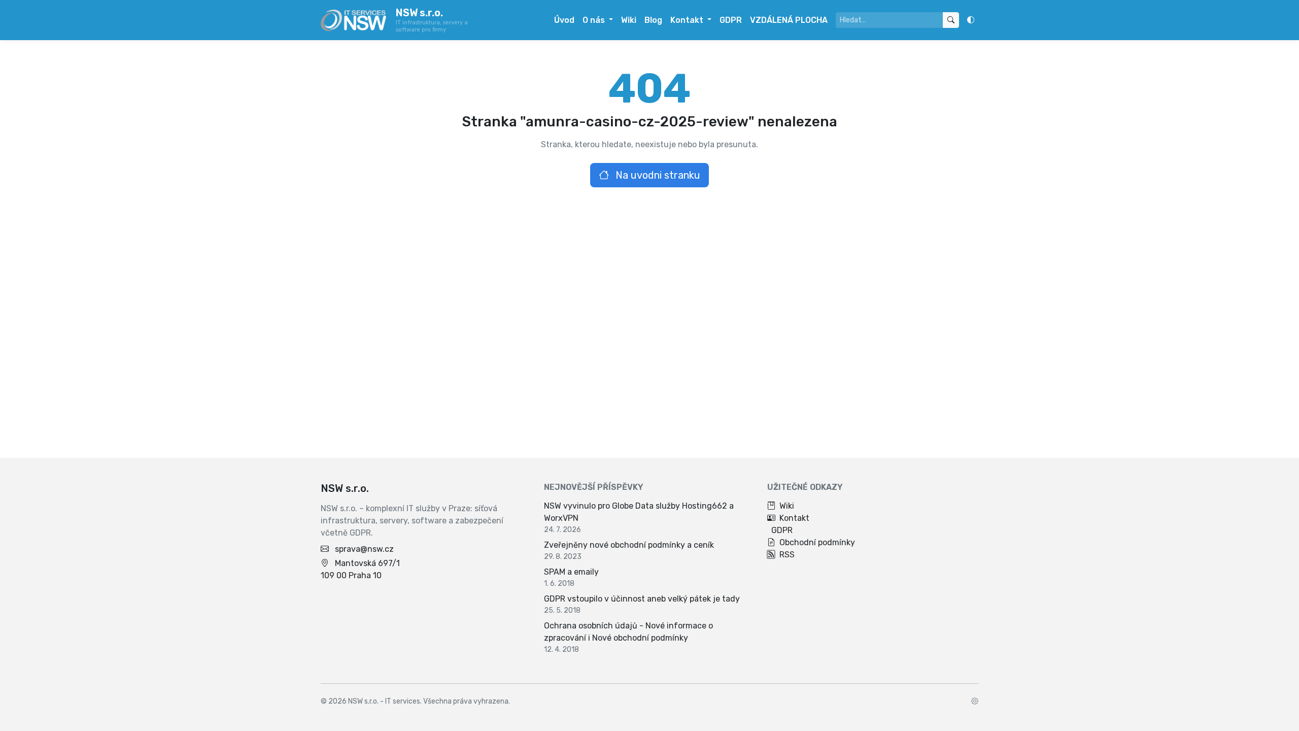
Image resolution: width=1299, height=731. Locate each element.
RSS (787, 554)
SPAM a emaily (571, 572)
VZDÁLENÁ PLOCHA (789, 20)
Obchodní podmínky (817, 542)
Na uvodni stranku (656, 175)
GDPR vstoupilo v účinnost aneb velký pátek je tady (642, 599)
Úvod (564, 20)
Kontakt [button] (687, 20)
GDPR (731, 20)
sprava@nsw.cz (364, 549)
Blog (653, 20)
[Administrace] (974, 701)
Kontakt (794, 518)
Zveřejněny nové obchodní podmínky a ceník (629, 545)
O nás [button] (595, 20)
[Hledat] (951, 20)
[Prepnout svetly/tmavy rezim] (970, 20)
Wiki (628, 20)
